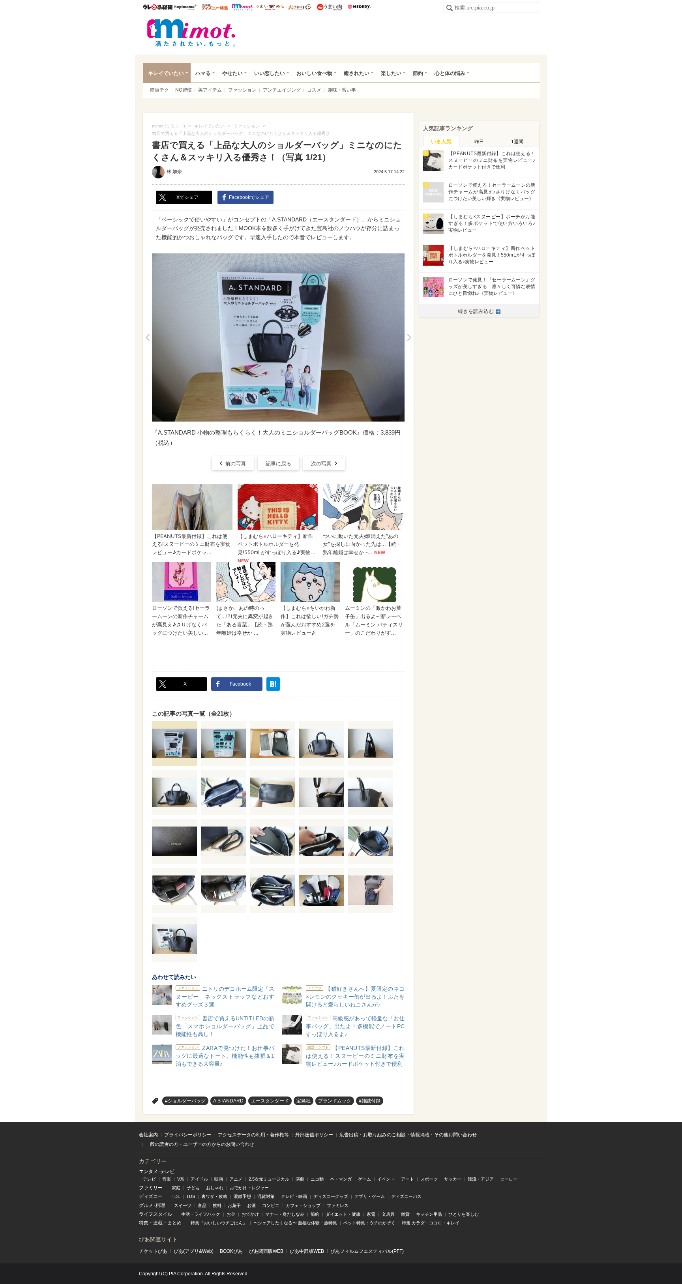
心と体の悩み (450, 73)
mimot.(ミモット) (191, 33)
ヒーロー (508, 1179)
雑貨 (405, 1214)
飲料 (217, 1205)
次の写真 (321, 464)
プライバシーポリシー (188, 1135)
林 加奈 (174, 171)
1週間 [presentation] (517, 141)
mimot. (242, 7)
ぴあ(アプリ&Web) (194, 1251)
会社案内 (148, 1135)
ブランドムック (334, 1101)
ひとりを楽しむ (463, 1214)
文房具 (388, 1214)
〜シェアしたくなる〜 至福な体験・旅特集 (295, 1222)
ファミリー (151, 1187)
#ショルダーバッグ (185, 1101)
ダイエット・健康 (343, 1214)
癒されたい (356, 73)
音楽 (166, 1179)
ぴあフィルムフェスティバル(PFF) (367, 1251)
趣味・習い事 (342, 90)
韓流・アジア (481, 1179)
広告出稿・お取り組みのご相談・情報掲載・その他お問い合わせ (408, 1135)
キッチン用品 (429, 1214)
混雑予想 (242, 1196)
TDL (176, 1196)
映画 (218, 1179)
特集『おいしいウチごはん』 (219, 1222)
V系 (180, 1179)
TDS (190, 1196)
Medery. (359, 7)
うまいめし (270, 7)
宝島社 (303, 1101)
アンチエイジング (282, 90)
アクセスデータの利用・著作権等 (253, 1135)
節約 (418, 73)
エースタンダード (270, 1101)
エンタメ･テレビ (156, 1171)
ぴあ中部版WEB (307, 1251)
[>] (409, 337)
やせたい (232, 73)
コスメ (314, 90)
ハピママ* (185, 7)
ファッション (242, 90)
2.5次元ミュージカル (269, 1179)
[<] (147, 337)
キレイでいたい (166, 73)
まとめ (174, 1223)
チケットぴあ (153, 1251)
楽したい (391, 73)
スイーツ (182, 1205)
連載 (158, 1223)
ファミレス (337, 1205)
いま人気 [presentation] (441, 141)
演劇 (300, 1179)
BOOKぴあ (231, 1251)
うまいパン (300, 7)
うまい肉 (329, 7)
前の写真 (235, 464)
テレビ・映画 (294, 1196)
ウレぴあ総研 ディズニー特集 (215, 7)
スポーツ (429, 1179)
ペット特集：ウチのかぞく (369, 1222)
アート (407, 1179)
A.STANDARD (228, 1101)
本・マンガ (341, 1179)
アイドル (199, 1179)
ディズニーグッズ (330, 1196)
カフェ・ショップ (303, 1205)
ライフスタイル (155, 1214)
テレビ (149, 1179)
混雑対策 (266, 1196)
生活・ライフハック (200, 1214)
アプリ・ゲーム (369, 1196)
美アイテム (210, 90)
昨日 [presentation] (479, 141)
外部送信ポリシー (314, 1135)
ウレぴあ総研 (157, 7)
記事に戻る (278, 464)
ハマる (203, 73)
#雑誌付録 (369, 1101)
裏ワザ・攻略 (214, 1196)
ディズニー (151, 1196)
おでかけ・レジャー (249, 1187)
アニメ (235, 1179)
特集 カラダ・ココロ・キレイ (430, 1222)
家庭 (176, 1187)
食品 (202, 1205)
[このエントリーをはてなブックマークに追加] (273, 684)
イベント (386, 1179)
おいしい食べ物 (314, 73)
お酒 (251, 1205)
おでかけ (250, 1214)
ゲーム (364, 1179)
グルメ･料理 (152, 1205)
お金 (231, 1214)
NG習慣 (183, 90)
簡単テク (159, 90)
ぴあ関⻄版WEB (266, 1251)
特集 (143, 1223)
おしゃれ (214, 1187)
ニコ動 (317, 1179)
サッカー (452, 1179)
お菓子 (234, 1205)
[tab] (441, 141)
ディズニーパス (406, 1196)
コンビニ (270, 1205)
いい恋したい (269, 73)
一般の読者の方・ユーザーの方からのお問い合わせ (199, 1144)
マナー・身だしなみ (284, 1214)
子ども (193, 1187)
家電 (371, 1214)
